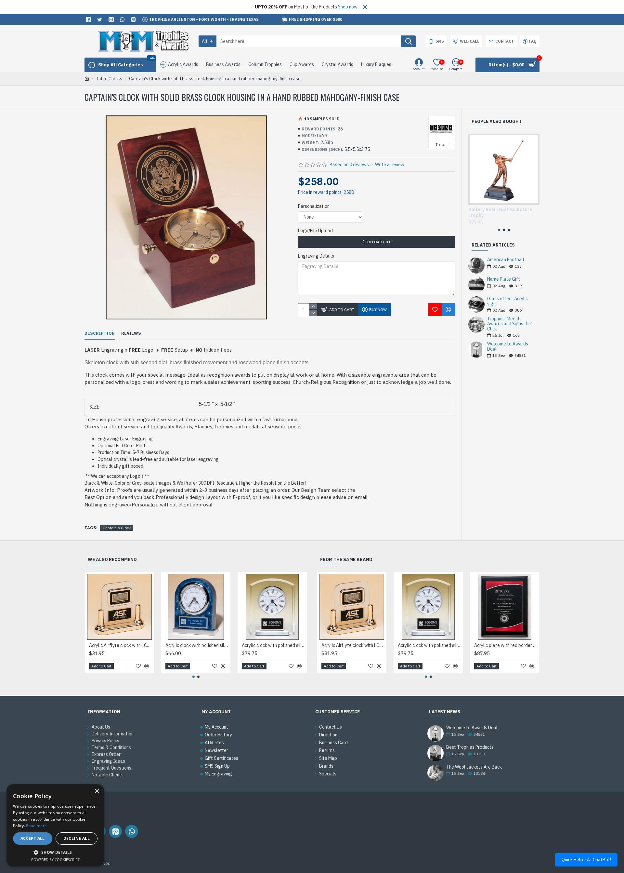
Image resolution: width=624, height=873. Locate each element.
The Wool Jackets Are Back (474, 767)
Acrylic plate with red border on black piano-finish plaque (506, 645)
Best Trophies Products (470, 747)
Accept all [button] (32, 838)
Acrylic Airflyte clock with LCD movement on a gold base (120, 645)
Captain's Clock (117, 527)
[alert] (55, 825)
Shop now (348, 7)
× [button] (96, 791)
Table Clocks (109, 79)
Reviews (131, 333)
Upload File (379, 241)
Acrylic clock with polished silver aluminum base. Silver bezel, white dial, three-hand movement (197, 645)
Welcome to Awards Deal (507, 347)
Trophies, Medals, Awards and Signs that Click (510, 323)
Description (99, 333)
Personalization (314, 206)
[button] (499, 230)
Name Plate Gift (503, 279)
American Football (505, 259)
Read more (36, 825)
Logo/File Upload (315, 231)
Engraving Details (316, 256)
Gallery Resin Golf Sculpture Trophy (500, 212)
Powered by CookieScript (55, 859)
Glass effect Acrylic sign (507, 301)
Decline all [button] (76, 838)
